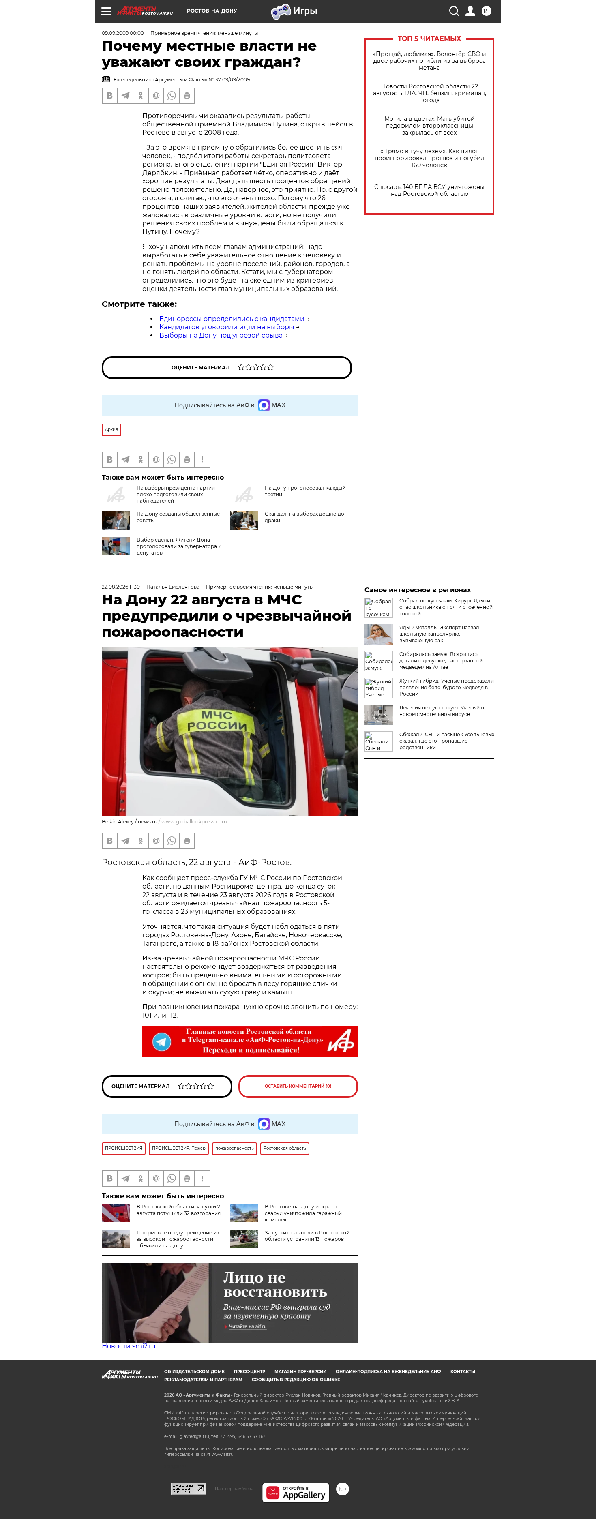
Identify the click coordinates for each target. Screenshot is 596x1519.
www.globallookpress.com (194, 821)
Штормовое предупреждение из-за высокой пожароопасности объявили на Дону (179, 1239)
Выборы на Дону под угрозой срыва (221, 335)
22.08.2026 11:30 (121, 587)
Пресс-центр (249, 1371)
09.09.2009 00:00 (123, 33)
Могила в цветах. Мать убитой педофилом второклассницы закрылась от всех (429, 126)
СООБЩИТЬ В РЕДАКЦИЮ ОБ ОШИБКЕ (296, 1379)
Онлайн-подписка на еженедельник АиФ (388, 1371)
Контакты (462, 1371)
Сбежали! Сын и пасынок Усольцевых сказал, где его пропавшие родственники (446, 740)
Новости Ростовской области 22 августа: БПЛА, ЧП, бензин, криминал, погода (429, 93)
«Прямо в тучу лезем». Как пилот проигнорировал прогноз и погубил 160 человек (430, 158)
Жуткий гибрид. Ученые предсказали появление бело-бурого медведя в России (446, 687)
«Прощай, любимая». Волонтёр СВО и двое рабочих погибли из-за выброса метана (429, 61)
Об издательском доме (194, 1371)
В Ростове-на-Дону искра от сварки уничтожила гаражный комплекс (303, 1213)
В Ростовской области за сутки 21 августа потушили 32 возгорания (179, 1210)
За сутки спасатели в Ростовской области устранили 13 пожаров (307, 1236)
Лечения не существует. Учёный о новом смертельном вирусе (441, 711)
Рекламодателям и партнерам (203, 1379)
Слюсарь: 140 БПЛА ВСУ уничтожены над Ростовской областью (429, 190)
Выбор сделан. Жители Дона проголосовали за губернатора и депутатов (179, 546)
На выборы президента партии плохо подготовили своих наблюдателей (176, 494)
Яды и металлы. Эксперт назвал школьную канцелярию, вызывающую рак (439, 633)
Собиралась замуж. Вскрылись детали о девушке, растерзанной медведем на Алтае (441, 660)
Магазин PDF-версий (300, 1371)
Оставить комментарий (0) (298, 1086)
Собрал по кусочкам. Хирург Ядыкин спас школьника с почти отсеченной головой (446, 607)
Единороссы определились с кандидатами (231, 319)
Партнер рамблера (234, 1488)
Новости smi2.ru (129, 1346)
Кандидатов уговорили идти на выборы (226, 327)
